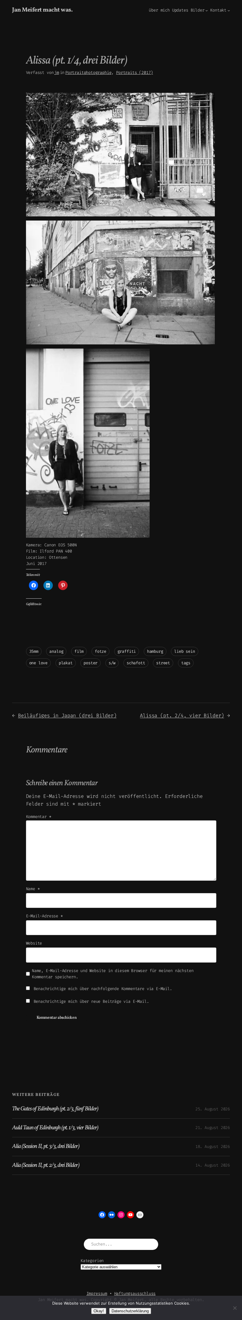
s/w (112, 663)
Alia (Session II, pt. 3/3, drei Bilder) (45, 1146)
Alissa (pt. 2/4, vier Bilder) (182, 715)
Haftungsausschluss (135, 1293)
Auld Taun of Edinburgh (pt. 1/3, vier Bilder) (55, 1128)
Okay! (99, 1311)
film (79, 651)
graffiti (126, 651)
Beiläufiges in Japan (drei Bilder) (67, 715)
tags (185, 663)
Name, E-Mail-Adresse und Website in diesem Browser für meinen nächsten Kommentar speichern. (112, 974)
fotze (100, 651)
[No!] (235, 1308)
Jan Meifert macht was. (42, 10)
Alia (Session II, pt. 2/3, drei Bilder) (45, 1165)
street (163, 663)
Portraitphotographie (88, 72)
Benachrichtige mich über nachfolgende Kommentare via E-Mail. (103, 989)
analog (56, 651)
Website (34, 943)
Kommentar (38, 816)
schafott (136, 663)
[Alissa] (120, 215)
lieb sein (184, 651)
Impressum (96, 1293)
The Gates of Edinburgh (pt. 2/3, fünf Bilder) (55, 1109)
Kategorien (92, 1261)
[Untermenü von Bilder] (206, 10)
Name (33, 889)
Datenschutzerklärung (130, 1311)
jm (56, 72)
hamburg (155, 651)
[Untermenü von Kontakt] (229, 10)
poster (90, 663)
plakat (66, 663)
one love (38, 663)
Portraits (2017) (134, 72)
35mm (33, 651)
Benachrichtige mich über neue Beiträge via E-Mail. (91, 1001)
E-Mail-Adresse (44, 916)
